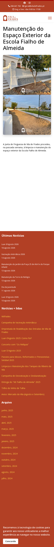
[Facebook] (25, 2)
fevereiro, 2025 (9, 435)
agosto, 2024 (8, 472)
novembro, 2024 (10, 453)
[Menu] (50, 18)
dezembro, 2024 (9, 447)
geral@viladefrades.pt (34, 6)
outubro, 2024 (8, 459)
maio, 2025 (7, 416)
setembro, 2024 (9, 466)
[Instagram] (29, 2)
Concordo (10, 541)
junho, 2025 (7, 410)
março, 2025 (8, 428)
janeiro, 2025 (8, 441)
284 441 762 (15, 6)
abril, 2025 (7, 422)
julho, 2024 (7, 478)
